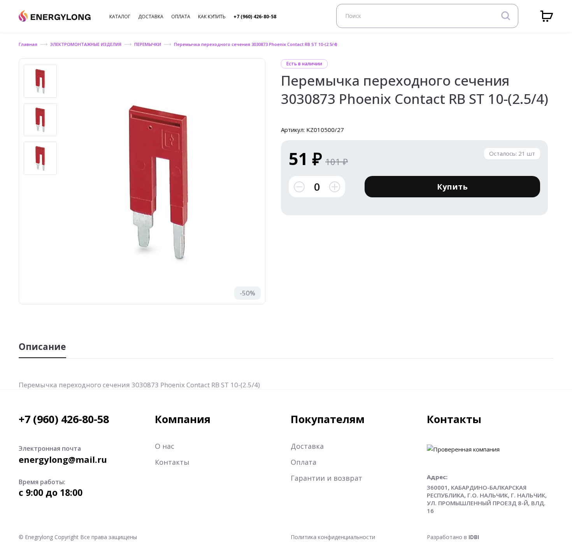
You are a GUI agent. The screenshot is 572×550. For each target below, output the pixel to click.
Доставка (307, 446)
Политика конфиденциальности (333, 537)
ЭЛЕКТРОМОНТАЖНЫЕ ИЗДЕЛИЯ (85, 44)
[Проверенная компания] (463, 449)
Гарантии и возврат (326, 478)
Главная (28, 44)
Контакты (172, 462)
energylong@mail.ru (63, 459)
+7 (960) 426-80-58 (254, 16)
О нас (164, 446)
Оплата (303, 462)
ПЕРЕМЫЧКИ (147, 44)
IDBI (473, 537)
